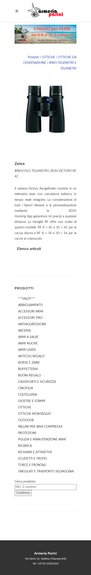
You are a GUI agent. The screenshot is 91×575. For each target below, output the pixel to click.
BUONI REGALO (29, 375)
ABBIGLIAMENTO (30, 305)
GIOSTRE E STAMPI (31, 401)
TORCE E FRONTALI (32, 465)
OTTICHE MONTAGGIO (34, 413)
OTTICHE (48, 57)
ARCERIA (24, 330)
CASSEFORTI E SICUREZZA (37, 381)
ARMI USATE (27, 349)
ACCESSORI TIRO (30, 317)
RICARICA (25, 445)
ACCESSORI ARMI (30, 311)
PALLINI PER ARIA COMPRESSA (40, 426)
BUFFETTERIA (28, 369)
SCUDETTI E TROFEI (32, 458)
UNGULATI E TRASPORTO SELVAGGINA (46, 471)
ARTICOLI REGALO (31, 356)
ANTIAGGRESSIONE (32, 324)
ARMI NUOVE (28, 343)
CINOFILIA (25, 388)
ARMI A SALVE (28, 337)
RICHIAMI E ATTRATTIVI (35, 452)
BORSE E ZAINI (29, 362)
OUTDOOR (26, 420)
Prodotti (33, 57)
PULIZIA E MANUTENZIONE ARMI (42, 439)
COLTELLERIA (27, 394)
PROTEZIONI (27, 433)
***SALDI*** (26, 298)
